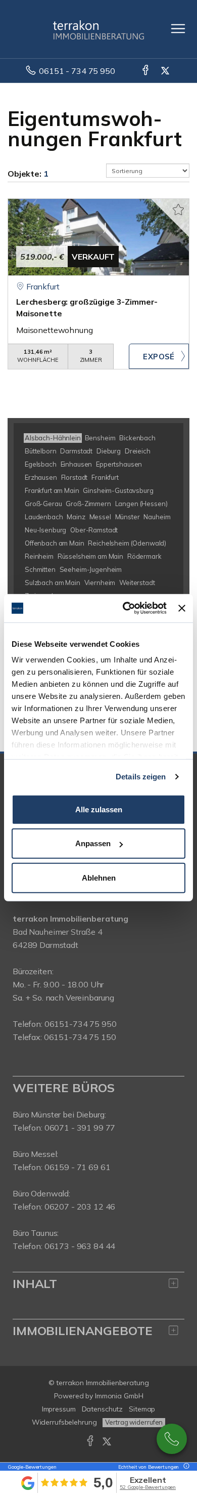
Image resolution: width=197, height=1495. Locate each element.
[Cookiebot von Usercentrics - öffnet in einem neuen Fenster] (125, 608)
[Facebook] (146, 71)
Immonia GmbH (119, 1395)
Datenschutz (102, 1409)
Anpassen (93, 843)
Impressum (59, 1409)
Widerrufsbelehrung (64, 1422)
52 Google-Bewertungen (148, 1487)
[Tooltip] (184, 1467)
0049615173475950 (172, 1439)
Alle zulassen (98, 809)
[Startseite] (98, 29)
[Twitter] (166, 71)
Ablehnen (99, 877)
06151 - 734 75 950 (77, 71)
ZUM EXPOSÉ (159, 356)
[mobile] (178, 28)
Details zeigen (141, 776)
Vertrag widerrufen (134, 1422)
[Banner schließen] (181, 608)
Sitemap (142, 1409)
